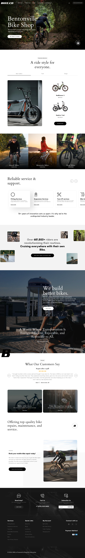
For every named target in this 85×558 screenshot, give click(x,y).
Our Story (48, 308)
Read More (13, 204)
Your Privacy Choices (13, 539)
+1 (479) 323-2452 (42, 506)
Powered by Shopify (22, 552)
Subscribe (70, 506)
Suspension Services (13, 526)
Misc (9, 537)
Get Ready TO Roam (14, 36)
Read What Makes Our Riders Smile (42, 255)
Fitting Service (11, 523)
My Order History (47, 526)
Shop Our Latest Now (42, 341)
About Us (27, 523)
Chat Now (18, 506)
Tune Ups (10, 529)
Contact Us (28, 531)
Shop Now (25, 410)
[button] (20, 3)
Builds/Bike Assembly (13, 531)
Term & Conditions (30, 537)
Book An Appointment (77, 2)
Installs (9, 534)
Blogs (26, 526)
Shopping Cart (46, 531)
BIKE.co (15, 552)
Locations (27, 529)
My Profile (45, 523)
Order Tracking (46, 529)
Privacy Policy (28, 534)
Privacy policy (32, 552)
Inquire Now (60, 123)
